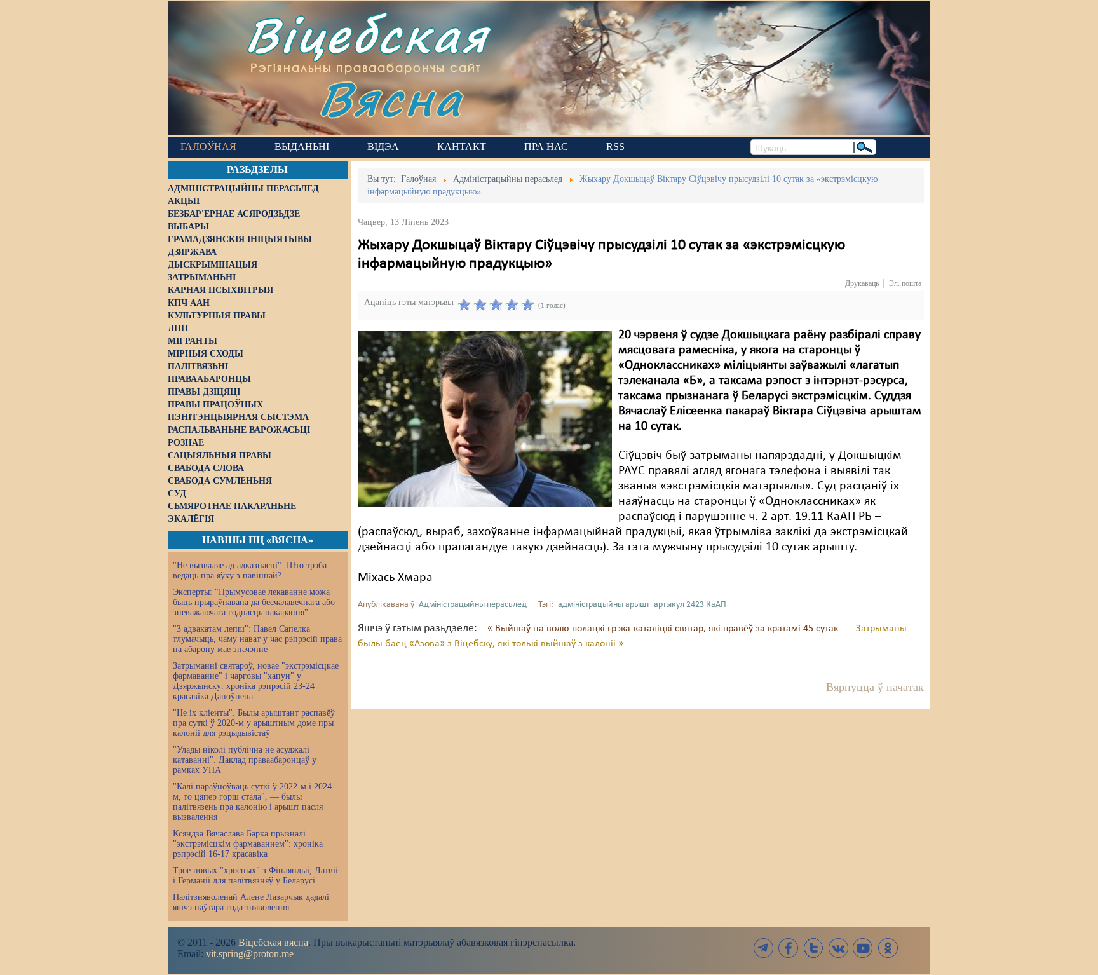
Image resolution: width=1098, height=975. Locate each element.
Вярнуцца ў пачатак (875, 687)
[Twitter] (813, 948)
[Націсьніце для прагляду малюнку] (485, 419)
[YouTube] (863, 948)
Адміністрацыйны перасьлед (473, 605)
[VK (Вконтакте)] (838, 948)
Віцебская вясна (273, 942)
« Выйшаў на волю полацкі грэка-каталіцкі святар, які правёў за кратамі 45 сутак (664, 629)
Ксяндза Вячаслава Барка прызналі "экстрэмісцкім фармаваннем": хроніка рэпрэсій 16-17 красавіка (248, 844)
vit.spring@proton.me (250, 953)
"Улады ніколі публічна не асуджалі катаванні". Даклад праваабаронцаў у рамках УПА (244, 760)
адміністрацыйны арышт (603, 605)
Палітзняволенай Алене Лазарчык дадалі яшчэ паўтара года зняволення (251, 902)
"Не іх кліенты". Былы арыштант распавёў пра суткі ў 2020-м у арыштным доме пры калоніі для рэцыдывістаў (254, 723)
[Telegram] (764, 948)
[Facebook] (788, 948)
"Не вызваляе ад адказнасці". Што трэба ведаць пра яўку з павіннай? (250, 570)
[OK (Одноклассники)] (887, 948)
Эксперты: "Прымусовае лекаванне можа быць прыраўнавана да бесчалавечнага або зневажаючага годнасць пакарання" (254, 602)
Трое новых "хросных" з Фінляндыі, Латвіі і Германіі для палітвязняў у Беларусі (255, 875)
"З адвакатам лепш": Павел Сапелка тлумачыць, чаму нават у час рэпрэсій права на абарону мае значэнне (257, 639)
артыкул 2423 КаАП (690, 605)
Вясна (390, 98)
